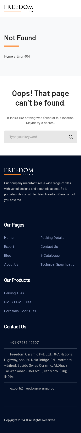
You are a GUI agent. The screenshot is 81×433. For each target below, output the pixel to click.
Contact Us (49, 246)
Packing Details (52, 238)
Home (8, 56)
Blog (7, 255)
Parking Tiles (14, 293)
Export (9, 246)
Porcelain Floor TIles (20, 311)
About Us (11, 264)
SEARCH (71, 137)
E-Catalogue (50, 255)
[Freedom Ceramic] (18, 8)
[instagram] (27, 211)
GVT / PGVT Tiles (17, 302)
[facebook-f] (6, 211)
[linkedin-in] (17, 211)
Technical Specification (58, 264)
